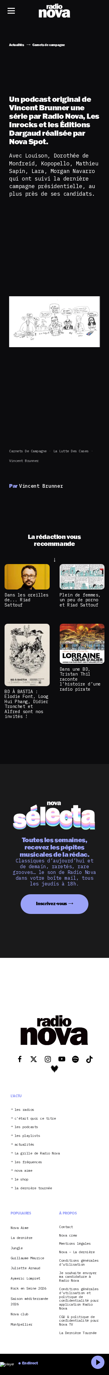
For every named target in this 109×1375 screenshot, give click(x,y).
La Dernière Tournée (78, 1333)
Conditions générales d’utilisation (78, 1263)
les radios (24, 1110)
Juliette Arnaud (25, 1268)
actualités (24, 1145)
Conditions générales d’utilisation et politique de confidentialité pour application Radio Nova (78, 1298)
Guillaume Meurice (27, 1258)
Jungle (16, 1248)
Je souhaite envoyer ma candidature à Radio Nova (78, 1277)
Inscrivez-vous (51, 903)
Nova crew (68, 1235)
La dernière (21, 1237)
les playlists (27, 1136)
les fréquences (28, 1162)
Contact (66, 1227)
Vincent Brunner (24, 460)
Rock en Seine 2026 (28, 1288)
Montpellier (21, 1324)
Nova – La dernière (76, 1252)
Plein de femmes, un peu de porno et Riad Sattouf (80, 600)
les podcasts (26, 1127)
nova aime (23, 1171)
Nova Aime (19, 1227)
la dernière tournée (33, 1188)
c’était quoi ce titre (35, 1119)
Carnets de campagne (28, 451)
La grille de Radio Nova (37, 1153)
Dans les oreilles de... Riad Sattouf (26, 600)
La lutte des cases (71, 451)
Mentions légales (75, 1244)
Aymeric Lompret (25, 1278)
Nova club (19, 1314)
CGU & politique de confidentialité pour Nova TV (78, 1321)
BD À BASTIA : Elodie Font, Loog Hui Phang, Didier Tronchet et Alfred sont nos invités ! (26, 704)
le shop (21, 1179)
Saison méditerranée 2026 (29, 1301)
